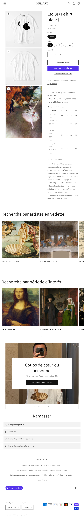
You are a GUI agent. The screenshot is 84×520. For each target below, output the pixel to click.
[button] (4, 3)
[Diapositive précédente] (34, 406)
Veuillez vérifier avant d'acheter (53, 475)
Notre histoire (42, 480)
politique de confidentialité (50, 465)
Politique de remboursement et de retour (25, 475)
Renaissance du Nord (49, 329)
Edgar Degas (60, 99)
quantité (50, 50)
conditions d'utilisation (30, 465)
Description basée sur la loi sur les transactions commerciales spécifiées (41, 470)
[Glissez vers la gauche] (37, 268)
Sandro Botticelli (9, 261)
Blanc (52, 37)
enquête (69, 475)
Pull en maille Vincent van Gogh (42, 382)
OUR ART (12, 515)
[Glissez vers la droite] (46, 268)
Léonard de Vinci (47, 261)
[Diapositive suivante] (44, 406)
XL (70, 45)
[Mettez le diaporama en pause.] (49, 406)
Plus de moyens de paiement (63, 73)
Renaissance (7, 329)
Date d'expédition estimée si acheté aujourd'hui (61, 82)
